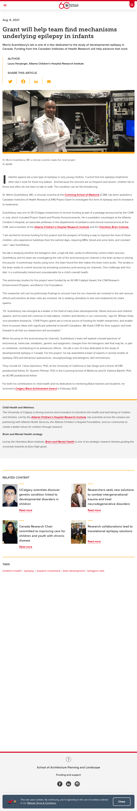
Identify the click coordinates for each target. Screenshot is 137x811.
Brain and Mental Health (59, 442)
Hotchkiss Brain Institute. (114, 227)
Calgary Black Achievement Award (36, 388)
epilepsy (29, 571)
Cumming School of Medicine (82, 195)
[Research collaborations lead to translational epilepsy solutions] (78, 532)
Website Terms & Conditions (41, 803)
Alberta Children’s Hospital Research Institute (61, 227)
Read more (25, 510)
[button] (12, 81)
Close (121, 801)
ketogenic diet (95, 571)
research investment (48, 571)
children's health (12, 571)
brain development (74, 571)
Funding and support (68, 775)
